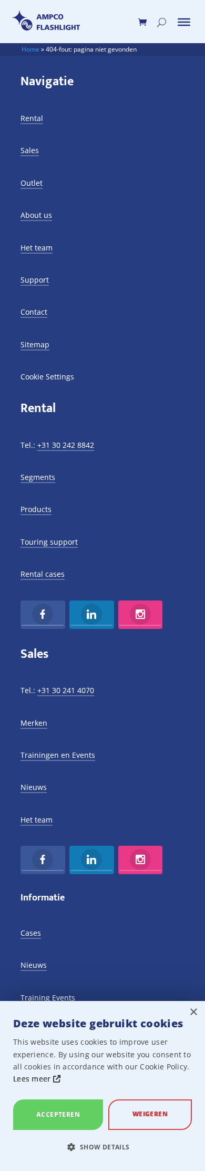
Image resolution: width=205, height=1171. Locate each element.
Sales (29, 150)
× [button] (193, 1012)
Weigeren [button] (150, 1113)
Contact (33, 312)
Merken (33, 723)
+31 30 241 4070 (65, 690)
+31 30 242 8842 (65, 445)
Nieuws (33, 787)
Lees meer (33, 1079)
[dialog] (102, 1086)
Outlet (31, 183)
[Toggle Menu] (184, 22)
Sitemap (34, 344)
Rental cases (42, 574)
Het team (36, 248)
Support (34, 280)
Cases (30, 933)
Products (36, 509)
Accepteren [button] (58, 1114)
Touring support (49, 542)
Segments (37, 477)
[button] (102, 1147)
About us (36, 215)
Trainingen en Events (57, 755)
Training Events (47, 998)
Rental (31, 118)
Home (30, 49)
